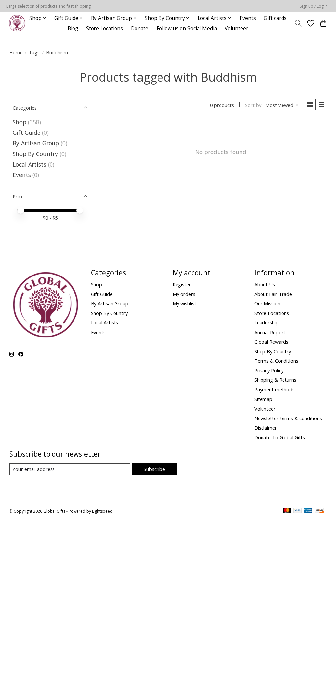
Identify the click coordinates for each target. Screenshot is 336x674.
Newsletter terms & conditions (288, 418)
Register (182, 284)
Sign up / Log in (314, 6)
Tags (34, 52)
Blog (73, 28)
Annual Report (269, 332)
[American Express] (308, 511)
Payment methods (274, 389)
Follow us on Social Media (187, 28)
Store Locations (104, 28)
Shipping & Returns (275, 380)
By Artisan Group (36, 143)
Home (16, 52)
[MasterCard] (287, 511)
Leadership (266, 322)
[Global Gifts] (17, 23)
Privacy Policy (269, 370)
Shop (19, 122)
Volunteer (236, 28)
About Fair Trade (273, 294)
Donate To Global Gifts (279, 437)
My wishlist (184, 303)
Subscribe (154, 469)
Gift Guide (26, 132)
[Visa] (297, 511)
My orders (184, 294)
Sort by (253, 105)
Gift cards (275, 18)
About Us (264, 284)
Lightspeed (102, 511)
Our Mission (267, 303)
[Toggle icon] (298, 23)
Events (248, 18)
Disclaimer (265, 427)
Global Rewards (271, 341)
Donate (139, 28)
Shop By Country (35, 154)
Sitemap (263, 399)
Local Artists (30, 164)
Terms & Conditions (276, 360)
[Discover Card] (319, 511)
